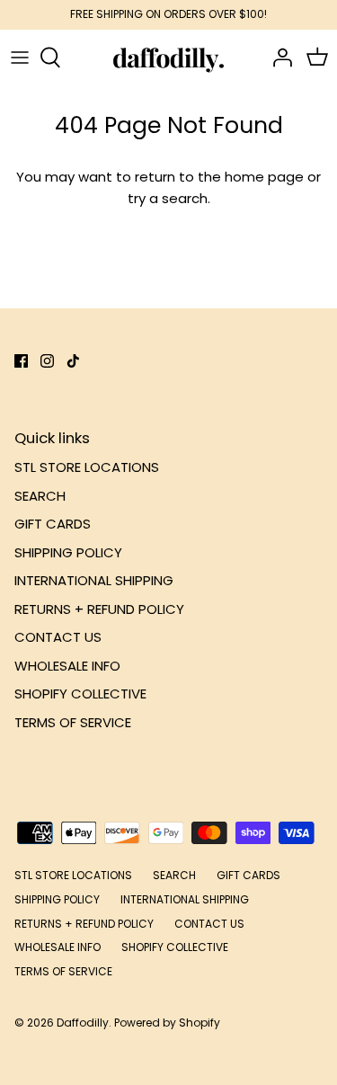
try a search (168, 198)
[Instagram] (47, 361)
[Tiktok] (73, 361)
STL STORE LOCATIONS (86, 467)
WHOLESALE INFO (67, 665)
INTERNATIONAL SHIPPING (93, 580)
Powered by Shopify (167, 1022)
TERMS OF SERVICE (72, 722)
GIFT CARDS (52, 523)
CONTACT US (58, 636)
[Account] (277, 57)
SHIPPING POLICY (68, 552)
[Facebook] (21, 361)
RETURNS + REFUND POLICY (99, 609)
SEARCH (40, 495)
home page (264, 176)
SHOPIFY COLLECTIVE (80, 693)
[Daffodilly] (168, 57)
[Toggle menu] (20, 57)
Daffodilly (83, 1022)
